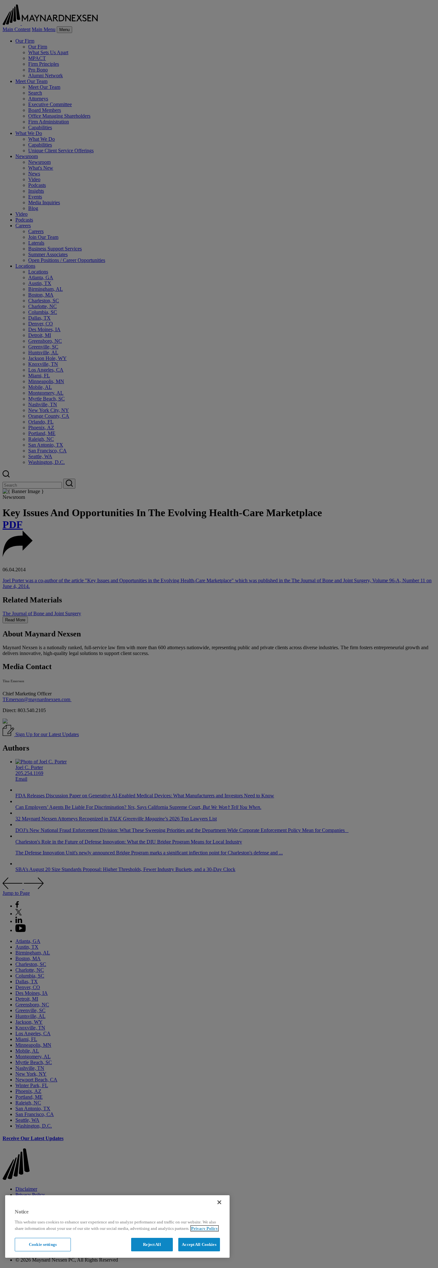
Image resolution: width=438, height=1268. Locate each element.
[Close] (219, 1202)
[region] (117, 1226)
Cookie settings (43, 1244)
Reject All (152, 1244)
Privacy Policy (204, 1228)
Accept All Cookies (199, 1244)
